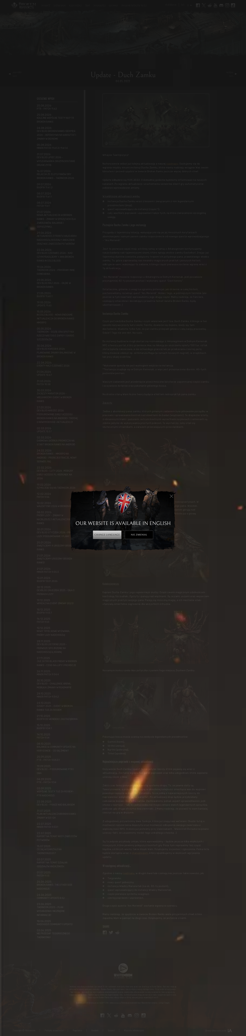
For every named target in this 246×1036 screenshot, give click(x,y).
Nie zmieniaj (139, 534)
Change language (107, 534)
